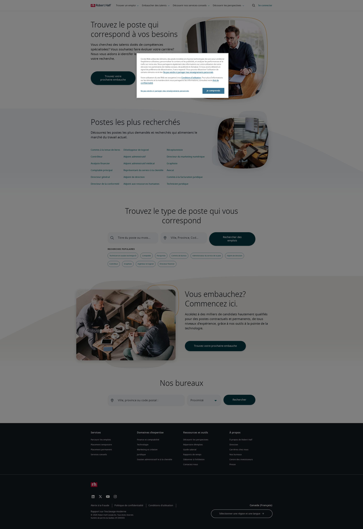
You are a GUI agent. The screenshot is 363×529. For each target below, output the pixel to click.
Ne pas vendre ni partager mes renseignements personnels (188, 72)
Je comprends (213, 91)
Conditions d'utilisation (191, 78)
